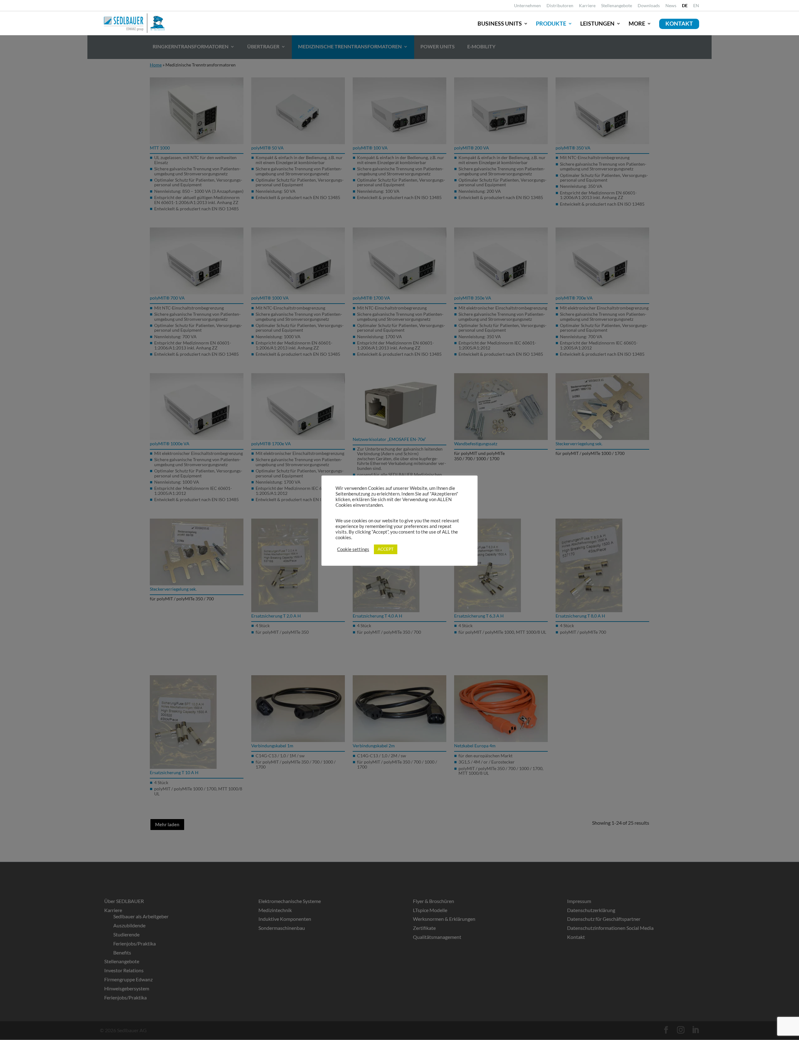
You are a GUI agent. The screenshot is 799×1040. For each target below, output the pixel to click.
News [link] (670, 5)
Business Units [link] (500, 23)
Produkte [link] (551, 23)
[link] (685, 7)
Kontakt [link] (679, 23)
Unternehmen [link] (527, 5)
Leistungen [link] (597, 23)
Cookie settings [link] (353, 549)
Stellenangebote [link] (616, 5)
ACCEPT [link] (386, 549)
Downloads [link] (649, 5)
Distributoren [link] (560, 5)
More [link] (637, 23)
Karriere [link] (587, 5)
